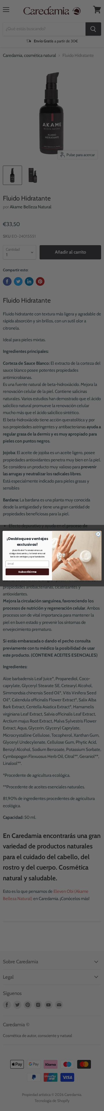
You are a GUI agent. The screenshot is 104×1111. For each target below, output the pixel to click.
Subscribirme (27, 571)
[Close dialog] (98, 534)
